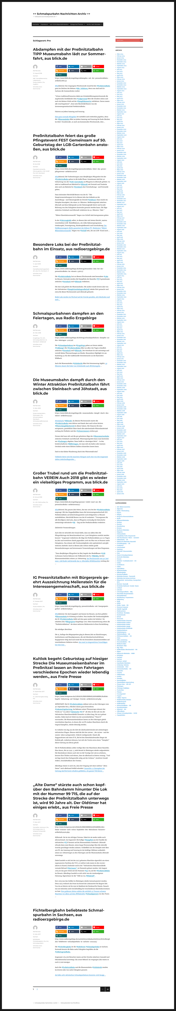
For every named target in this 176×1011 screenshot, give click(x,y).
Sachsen (35, 76)
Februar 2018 (121, 195)
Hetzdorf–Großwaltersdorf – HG (126, 561)
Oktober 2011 (120, 341)
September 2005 (121, 482)
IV (81, 712)
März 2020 (120, 146)
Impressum (44, 24)
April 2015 (120, 260)
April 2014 (120, 283)
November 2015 (121, 247)
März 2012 (120, 332)
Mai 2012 (119, 328)
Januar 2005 (120, 493)
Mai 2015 (119, 258)
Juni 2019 (119, 164)
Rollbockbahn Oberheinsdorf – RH (127, 649)
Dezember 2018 (121, 175)
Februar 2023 (121, 79)
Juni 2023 (119, 71)
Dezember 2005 (121, 476)
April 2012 (120, 330)
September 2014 (121, 274)
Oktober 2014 (121, 272)
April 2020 (120, 145)
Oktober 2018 (121, 179)
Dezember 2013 (121, 291)
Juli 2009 (119, 393)
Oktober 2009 (121, 387)
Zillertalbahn (121, 711)
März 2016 (120, 239)
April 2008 (120, 422)
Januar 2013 (120, 312)
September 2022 (121, 89)
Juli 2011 (119, 347)
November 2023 (121, 62)
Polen (118, 638)
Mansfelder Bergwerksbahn (125, 593)
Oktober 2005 (121, 480)
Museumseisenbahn (101, 436)
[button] (61, 66)
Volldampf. (60, 348)
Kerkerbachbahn (122, 570)
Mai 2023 (119, 73)
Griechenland (121, 547)
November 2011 (121, 339)
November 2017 (121, 200)
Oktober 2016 (121, 225)
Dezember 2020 (121, 129)
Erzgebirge (81, 345)
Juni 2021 (119, 118)
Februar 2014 (121, 287)
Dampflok (89, 840)
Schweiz (119, 673)
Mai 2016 (119, 235)
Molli (118, 601)
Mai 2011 (119, 351)
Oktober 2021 (121, 110)
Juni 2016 (119, 233)
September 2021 (121, 112)
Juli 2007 (119, 439)
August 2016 (120, 229)
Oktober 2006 (121, 457)
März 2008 (120, 424)
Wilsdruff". (91, 876)
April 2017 (120, 214)
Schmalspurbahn (93, 947)
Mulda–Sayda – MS (123, 605)
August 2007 (120, 438)
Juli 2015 (119, 254)
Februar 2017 (121, 218)
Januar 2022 (120, 104)
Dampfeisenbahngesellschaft (79, 289)
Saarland (119, 657)
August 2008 (120, 414)
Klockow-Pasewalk (122, 584)
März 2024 (120, 54)
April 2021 (120, 121)
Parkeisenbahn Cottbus (124, 622)
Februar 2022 (121, 102)
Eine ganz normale (62, 117)
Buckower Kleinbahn (123, 530)
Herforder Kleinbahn (123, 557)
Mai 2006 (119, 466)
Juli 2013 (119, 301)
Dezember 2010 (121, 360)
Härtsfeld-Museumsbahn (124, 551)
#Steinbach (59, 421)
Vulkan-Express (121, 698)
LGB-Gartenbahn (76, 182)
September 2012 (121, 320)
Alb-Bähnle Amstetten (123, 507)
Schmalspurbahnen (66, 345)
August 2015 (120, 252)
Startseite (36, 24)
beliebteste (81, 947)
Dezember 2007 (121, 430)
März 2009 (120, 401)
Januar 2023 (120, 81)
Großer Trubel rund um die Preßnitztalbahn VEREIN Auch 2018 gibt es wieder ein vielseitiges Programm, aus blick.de (70, 477)
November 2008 (121, 409)
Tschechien (120, 690)
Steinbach (78, 187)
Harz (118, 553)
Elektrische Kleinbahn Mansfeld (126, 541)
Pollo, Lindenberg (122, 640)
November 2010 (121, 362)
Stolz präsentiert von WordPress (70, 1003)
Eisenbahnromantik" (64, 231)
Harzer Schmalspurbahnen (125, 555)
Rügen (119, 651)
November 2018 (121, 177)
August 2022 (120, 91)
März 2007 (120, 447)
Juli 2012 (119, 324)
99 (87, 871)
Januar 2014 (120, 289)
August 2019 (120, 160)
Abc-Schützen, (82, 88)
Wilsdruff (35, 831)
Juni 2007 (120, 441)
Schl (37, 173)
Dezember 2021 (121, 106)
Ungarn (119, 696)
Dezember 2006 (121, 453)
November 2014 (121, 270)
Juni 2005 (120, 488)
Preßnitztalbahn (104, 86)
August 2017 (120, 206)
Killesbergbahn (121, 572)
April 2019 (120, 168)
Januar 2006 (120, 474)
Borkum (119, 522)
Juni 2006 (120, 465)
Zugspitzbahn (121, 715)
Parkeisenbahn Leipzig (123, 626)
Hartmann (43, 827)
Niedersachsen (121, 611)
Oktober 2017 (121, 202)
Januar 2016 (120, 243)
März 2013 (120, 308)
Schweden (120, 671)
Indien (119, 563)
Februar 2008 (121, 426)
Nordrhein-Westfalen (123, 613)
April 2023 (120, 75)
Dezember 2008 (121, 407)
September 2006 (122, 459)
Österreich (120, 619)
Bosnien (119, 524)
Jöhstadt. (78, 350)
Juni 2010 (119, 372)
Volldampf (43, 342)
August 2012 (120, 322)
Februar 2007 (121, 449)
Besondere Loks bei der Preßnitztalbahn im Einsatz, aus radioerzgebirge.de (71, 246)
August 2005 (120, 484)
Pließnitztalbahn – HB (123, 634)
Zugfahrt (73, 117)
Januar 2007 (120, 451)
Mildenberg (120, 599)
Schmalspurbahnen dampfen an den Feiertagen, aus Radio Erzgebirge (68, 315)
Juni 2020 (120, 141)
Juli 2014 (119, 278)
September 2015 (121, 251)
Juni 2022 (120, 94)
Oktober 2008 (121, 411)
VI (98, 279)
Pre (44, 82)
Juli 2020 (119, 139)
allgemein (120, 509)
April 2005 (120, 492)
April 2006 (120, 468)
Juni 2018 (119, 187)
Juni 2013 (119, 303)
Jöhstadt (84, 184)
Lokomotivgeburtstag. (64, 709)
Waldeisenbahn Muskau (124, 700)
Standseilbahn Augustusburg (125, 682)
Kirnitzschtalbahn (122, 574)
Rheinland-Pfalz (122, 646)
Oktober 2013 (121, 295)
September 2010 (121, 366)
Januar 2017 (120, 220)
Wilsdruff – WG (121, 709)
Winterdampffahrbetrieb (65, 426)
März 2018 (120, 193)
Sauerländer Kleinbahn (123, 663)
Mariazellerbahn (122, 595)
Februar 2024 (121, 56)
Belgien (119, 514)
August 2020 (120, 137)
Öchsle (119, 617)
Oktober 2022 (121, 87)
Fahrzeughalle (66, 220)
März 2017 (120, 216)
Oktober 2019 (121, 156)
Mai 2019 (119, 166)
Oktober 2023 (121, 64)
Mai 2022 (119, 96)
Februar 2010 (121, 380)
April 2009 (120, 399)
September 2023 (121, 65)
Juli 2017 (119, 208)
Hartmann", (72, 868)
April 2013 (120, 306)
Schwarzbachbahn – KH (124, 669)
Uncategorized (121, 694)
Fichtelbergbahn (65, 947)
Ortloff (83, 231)
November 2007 (121, 432)
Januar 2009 (120, 405)
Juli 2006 (119, 463)
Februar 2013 (120, 310)
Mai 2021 (119, 119)
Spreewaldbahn (121, 680)
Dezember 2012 (121, 314)
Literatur (119, 590)
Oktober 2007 (121, 434)
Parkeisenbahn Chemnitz (124, 620)
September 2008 (121, 413)
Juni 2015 (119, 256)
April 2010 (120, 376)
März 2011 (120, 355)
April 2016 (120, 237)
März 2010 (120, 378)
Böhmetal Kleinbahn (123, 520)
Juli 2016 (119, 231)
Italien (119, 566)
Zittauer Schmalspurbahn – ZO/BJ (127, 713)
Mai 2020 (119, 143)
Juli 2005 (119, 486)
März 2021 (120, 123)
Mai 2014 (119, 281)
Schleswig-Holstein (123, 665)
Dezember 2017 (121, 199)
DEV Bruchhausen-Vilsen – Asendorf (128, 538)
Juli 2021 (119, 116)
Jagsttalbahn (120, 568)
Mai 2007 (119, 443)
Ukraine (119, 692)
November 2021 (121, 108)
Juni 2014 (119, 279)
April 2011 (120, 353)
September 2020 (121, 135)
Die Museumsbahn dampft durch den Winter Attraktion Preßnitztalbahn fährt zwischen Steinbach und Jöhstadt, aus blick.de (71, 387)
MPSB (118, 603)
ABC (34, 78)
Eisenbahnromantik (39, 169)
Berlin (119, 518)
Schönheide (78, 363)
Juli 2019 (119, 162)
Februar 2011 (120, 357)
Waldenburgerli (121, 701)
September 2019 (121, 158)
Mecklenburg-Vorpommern (125, 597)
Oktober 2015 (121, 249)
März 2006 (120, 470)
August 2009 (120, 391)
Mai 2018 (119, 189)
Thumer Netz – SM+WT (124, 684)
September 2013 (121, 297)
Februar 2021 (121, 125)
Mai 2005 (119, 490)
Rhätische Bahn (121, 644)
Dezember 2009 (121, 384)
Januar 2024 (120, 58)
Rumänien (120, 655)
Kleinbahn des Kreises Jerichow (126, 578)
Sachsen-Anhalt (122, 661)
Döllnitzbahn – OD (122, 539)
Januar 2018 (120, 197)
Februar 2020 (121, 148)
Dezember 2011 (121, 337)
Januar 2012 (120, 335)
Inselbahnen (120, 565)
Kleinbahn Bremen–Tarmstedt (126, 576)
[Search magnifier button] (141, 40)
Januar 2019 (120, 173)
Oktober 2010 (121, 364)
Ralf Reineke (37, 70)
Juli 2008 (119, 416)
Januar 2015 (120, 266)
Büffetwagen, (74, 444)
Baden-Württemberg (123, 511)
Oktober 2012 (121, 318)
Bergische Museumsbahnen (125, 516)
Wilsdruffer (81, 894)
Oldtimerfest (95, 561)
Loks (106, 276)
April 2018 (120, 191)
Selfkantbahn (121, 674)
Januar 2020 (120, 150)
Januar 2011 (120, 359)
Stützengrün (95, 366)
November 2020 (121, 131)
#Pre (56, 86)
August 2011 (120, 345)
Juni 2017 (119, 210)
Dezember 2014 (121, 268)
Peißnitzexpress (121, 632)
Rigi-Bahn (120, 647)
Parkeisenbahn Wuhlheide (124, 628)
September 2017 (121, 204)
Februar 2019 (121, 172)
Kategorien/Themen (76, 24)
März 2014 (120, 285)
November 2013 (121, 293)
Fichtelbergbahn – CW (123, 543)
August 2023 (120, 67)
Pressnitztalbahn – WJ (123, 642)
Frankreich (120, 545)
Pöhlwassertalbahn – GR (124, 636)
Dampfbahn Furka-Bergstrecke (126, 536)
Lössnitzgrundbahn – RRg (125, 592)
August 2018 (120, 183)
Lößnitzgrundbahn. (63, 952)
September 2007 (121, 436)
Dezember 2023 (121, 60)
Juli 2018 (119, 185)
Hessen (119, 559)
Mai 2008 (119, 420)
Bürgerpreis (70, 622)
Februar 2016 (121, 241)
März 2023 (120, 77)
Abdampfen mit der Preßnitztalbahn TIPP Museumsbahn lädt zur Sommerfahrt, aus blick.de (69, 54)
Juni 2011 (119, 349)
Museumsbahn (64, 119)
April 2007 (120, 445)
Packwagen (63, 441)
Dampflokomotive (84, 101)
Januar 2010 (120, 382)
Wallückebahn (121, 703)
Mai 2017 (119, 212)
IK (74, 522)
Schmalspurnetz (93, 894)
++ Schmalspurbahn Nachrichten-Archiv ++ (61, 13)
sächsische (75, 712)
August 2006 (120, 461)
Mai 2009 (119, 397)
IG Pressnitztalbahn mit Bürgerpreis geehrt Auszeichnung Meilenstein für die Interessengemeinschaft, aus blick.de (71, 582)
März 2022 (120, 100)
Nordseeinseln (121, 615)
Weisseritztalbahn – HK (124, 705)
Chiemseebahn (121, 534)
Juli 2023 (119, 69)
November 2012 (121, 316)
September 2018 (121, 181)
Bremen (119, 528)
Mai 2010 (119, 374)
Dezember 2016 (121, 222)
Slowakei (119, 678)
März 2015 (120, 262)
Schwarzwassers (84, 431)
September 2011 (121, 343)
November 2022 (121, 85)
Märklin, (96, 556)
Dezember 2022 (121, 83)
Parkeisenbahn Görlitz (123, 624)
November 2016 (121, 224)
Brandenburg (121, 526)
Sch (44, 338)
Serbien (119, 676)
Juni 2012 (119, 326)
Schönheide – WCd (122, 667)
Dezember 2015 (121, 245)
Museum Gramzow (122, 607)
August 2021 (120, 114)
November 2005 (121, 478)
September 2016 (121, 227)
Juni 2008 (120, 418)
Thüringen (120, 686)
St (46, 340)
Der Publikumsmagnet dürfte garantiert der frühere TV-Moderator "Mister (81, 228)
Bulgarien (120, 532)
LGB (43, 171)
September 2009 (122, 389)
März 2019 (120, 170)
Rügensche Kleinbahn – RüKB (126, 653)
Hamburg (120, 549)
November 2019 (121, 154)
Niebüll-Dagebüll (122, 609)
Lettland (119, 588)
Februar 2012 (121, 333)
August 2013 (120, 299)
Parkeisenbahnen (122, 630)
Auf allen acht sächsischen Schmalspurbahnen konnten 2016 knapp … (80, 975)
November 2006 (121, 455)
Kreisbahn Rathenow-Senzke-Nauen (128, 586)
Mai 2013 (119, 305)
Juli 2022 (119, 92)
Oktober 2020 (121, 133)
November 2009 (121, 386)
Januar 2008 (120, 428)
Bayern (119, 512)
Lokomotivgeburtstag (41, 696)
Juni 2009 (120, 395)
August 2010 (120, 368)
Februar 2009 (121, 403)
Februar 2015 (121, 264)
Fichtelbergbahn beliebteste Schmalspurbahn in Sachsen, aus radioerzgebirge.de (68, 914)
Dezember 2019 (121, 152)
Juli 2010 (119, 370)
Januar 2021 (120, 127)
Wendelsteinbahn (122, 707)
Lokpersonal (82, 99)
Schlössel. (92, 200)
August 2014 (120, 276)
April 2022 (120, 98)
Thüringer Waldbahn (123, 688)
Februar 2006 (121, 472)
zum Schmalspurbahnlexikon (59, 24)
